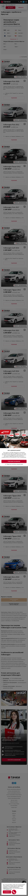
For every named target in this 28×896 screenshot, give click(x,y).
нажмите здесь (9, 889)
